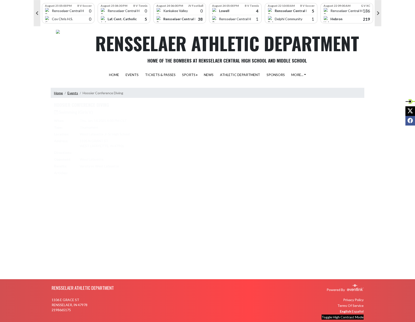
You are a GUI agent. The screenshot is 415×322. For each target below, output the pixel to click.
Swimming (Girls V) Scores (101, 172)
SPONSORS (276, 75)
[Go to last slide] (37, 13)
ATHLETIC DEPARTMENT (240, 75)
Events (72, 93)
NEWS (209, 75)
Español (358, 311)
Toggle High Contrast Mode (343, 317)
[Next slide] (378, 13)
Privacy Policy (353, 300)
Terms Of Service (350, 305)
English (345, 311)
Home (58, 93)
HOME (114, 75)
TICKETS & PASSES (160, 75)
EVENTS (132, 75)
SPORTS (188, 75)
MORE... (297, 75)
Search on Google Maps (98, 153)
